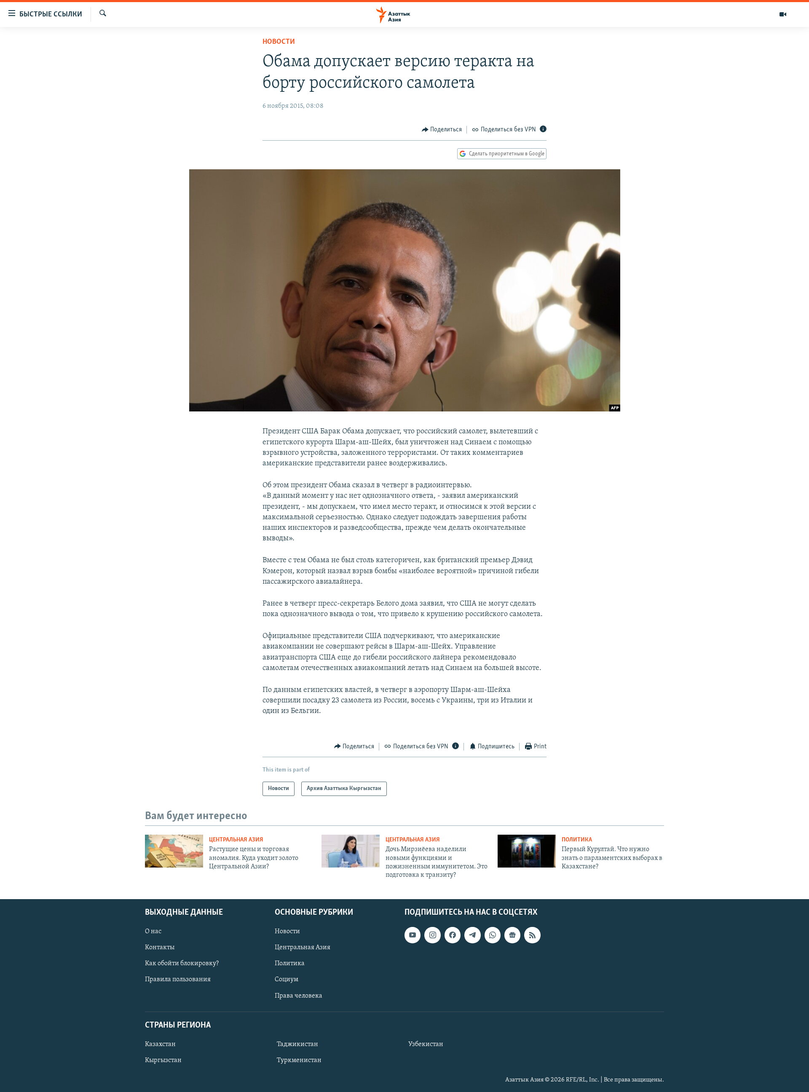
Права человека (298, 995)
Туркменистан (299, 1060)
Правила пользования (178, 979)
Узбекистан (425, 1044)
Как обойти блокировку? (182, 963)
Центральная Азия (236, 840)
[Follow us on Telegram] (472, 935)
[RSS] (532, 935)
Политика (577, 840)
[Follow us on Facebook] (453, 935)
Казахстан (160, 1044)
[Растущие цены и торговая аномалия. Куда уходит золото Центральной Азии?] (174, 851)
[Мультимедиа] (783, 14)
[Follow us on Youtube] (412, 935)
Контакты (159, 947)
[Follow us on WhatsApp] (493, 935)
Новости (279, 42)
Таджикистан (297, 1044)
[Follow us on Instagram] (432, 935)
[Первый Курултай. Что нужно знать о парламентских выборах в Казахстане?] (527, 851)
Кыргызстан (163, 1060)
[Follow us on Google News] (512, 935)
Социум (286, 979)
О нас (153, 931)
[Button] (442, 129)
